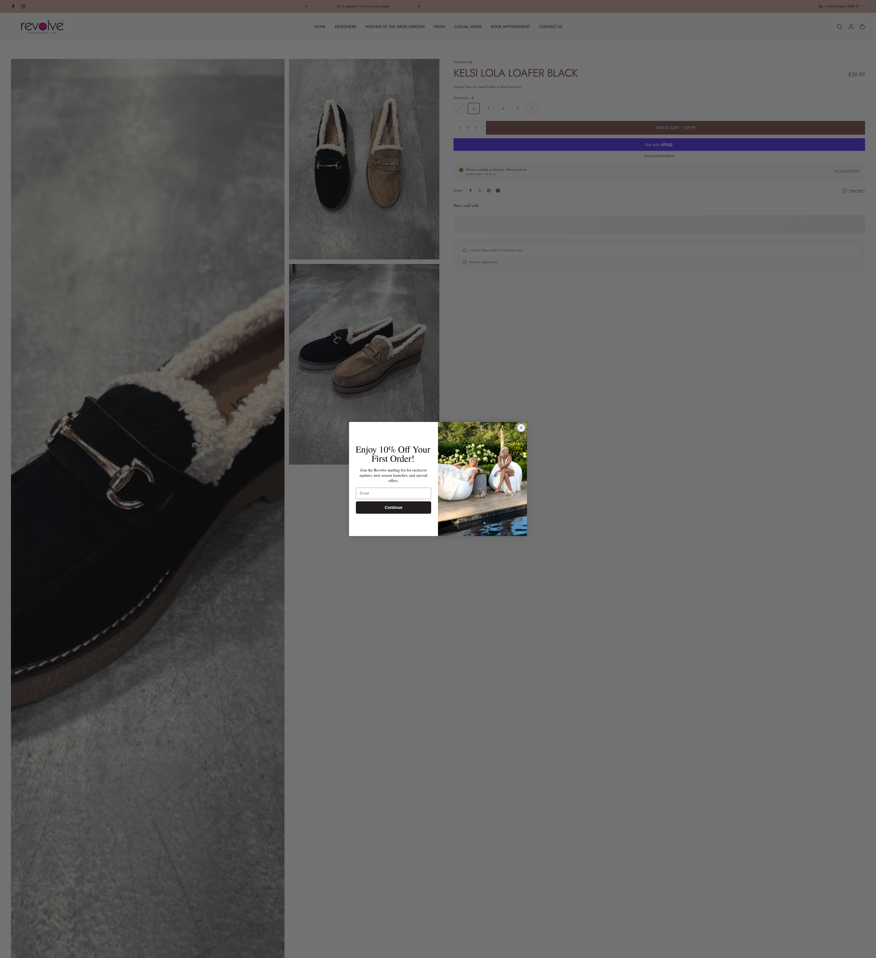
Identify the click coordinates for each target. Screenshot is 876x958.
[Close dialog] (521, 428)
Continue (393, 507)
